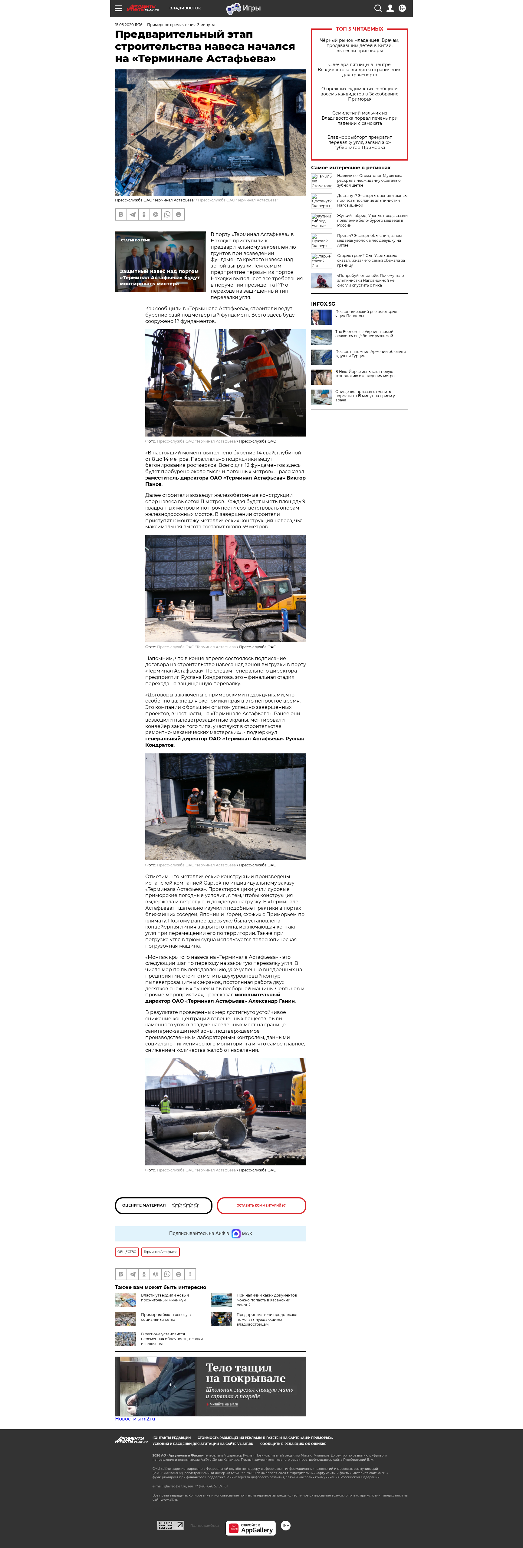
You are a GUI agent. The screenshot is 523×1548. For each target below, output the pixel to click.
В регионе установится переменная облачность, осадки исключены (172, 1339)
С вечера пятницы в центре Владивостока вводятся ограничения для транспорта (359, 70)
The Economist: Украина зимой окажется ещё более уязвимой (364, 334)
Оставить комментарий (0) (262, 1206)
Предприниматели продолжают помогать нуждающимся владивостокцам (267, 1319)
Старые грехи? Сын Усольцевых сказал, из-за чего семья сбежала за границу (371, 260)
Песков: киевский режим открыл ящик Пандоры (366, 314)
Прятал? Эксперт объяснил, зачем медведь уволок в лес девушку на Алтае (369, 240)
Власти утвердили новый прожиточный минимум (165, 1297)
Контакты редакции (172, 1438)
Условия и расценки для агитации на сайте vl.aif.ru (203, 1444)
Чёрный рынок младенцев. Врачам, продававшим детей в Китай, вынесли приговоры (359, 45)
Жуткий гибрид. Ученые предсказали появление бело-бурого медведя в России (372, 220)
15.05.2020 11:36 (128, 24)
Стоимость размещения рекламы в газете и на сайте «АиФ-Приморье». (265, 1438)
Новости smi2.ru (135, 1419)
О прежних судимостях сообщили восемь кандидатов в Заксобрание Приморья (360, 94)
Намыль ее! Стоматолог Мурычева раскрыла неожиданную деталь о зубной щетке (369, 180)
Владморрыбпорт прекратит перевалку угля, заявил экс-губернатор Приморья (359, 142)
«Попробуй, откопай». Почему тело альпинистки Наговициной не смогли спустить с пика (370, 280)
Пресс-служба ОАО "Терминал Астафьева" (238, 200)
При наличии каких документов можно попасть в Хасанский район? (267, 1300)
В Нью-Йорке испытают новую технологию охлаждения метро (365, 374)
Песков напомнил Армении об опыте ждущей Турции (370, 354)
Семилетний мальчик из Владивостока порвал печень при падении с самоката (360, 118)
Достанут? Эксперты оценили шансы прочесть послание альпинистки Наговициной (372, 200)
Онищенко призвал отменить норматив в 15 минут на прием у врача (365, 396)
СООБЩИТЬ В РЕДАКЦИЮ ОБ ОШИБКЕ (293, 1444)
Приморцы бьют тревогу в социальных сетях (166, 1317)
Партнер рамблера (204, 1525)
